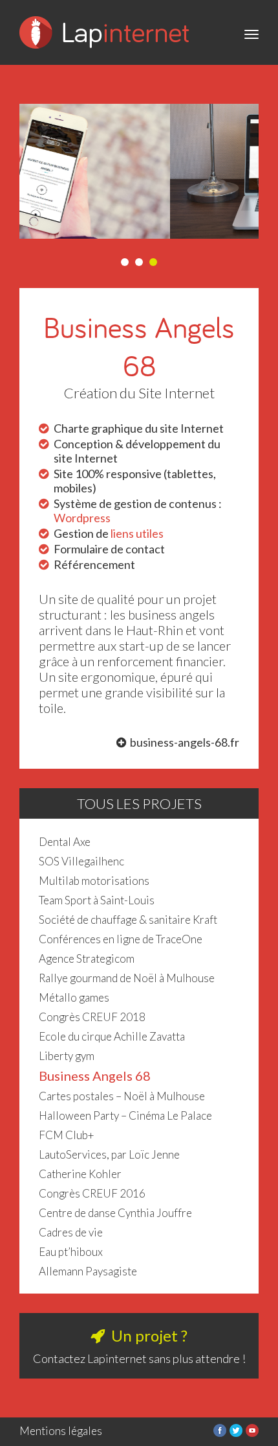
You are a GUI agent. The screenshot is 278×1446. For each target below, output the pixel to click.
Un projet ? (149, 1335)
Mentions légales (60, 1431)
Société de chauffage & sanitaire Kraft (128, 919)
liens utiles (137, 533)
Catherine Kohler (80, 1174)
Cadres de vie (71, 1232)
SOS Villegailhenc (81, 861)
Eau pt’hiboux (71, 1252)
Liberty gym (66, 1056)
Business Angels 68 (95, 1075)
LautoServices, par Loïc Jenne (109, 1154)
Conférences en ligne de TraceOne (120, 939)
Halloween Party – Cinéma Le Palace (125, 1115)
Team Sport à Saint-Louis (97, 900)
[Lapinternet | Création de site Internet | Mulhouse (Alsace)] (104, 58)
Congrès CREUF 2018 (92, 1017)
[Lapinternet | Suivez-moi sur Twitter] (236, 1433)
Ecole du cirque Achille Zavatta (112, 1036)
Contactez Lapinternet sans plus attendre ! (139, 1358)
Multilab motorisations (94, 880)
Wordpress (82, 518)
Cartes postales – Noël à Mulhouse (122, 1096)
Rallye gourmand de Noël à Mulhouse (127, 978)
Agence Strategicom (86, 958)
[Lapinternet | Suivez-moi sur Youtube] (252, 1433)
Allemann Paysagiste (88, 1271)
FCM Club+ (66, 1135)
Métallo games (74, 997)
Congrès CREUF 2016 (92, 1193)
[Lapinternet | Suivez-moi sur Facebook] (219, 1433)
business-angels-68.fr (184, 742)
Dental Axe (65, 842)
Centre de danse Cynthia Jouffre (115, 1213)
